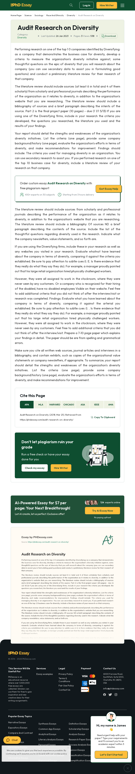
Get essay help (67, 410)
